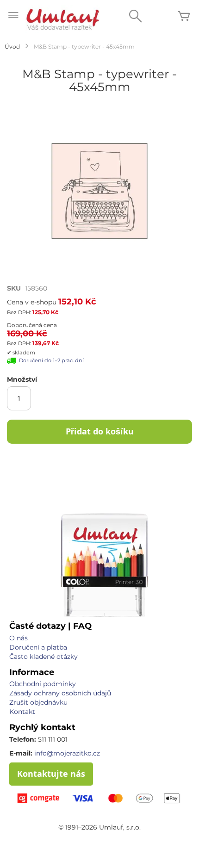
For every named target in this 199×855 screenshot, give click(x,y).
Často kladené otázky (43, 656)
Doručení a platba (38, 647)
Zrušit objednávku (38, 702)
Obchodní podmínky (42, 684)
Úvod (12, 46)
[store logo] (62, 19)
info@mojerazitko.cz (67, 753)
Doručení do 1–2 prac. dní (51, 360)
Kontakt (22, 711)
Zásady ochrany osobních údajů (60, 693)
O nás (18, 638)
